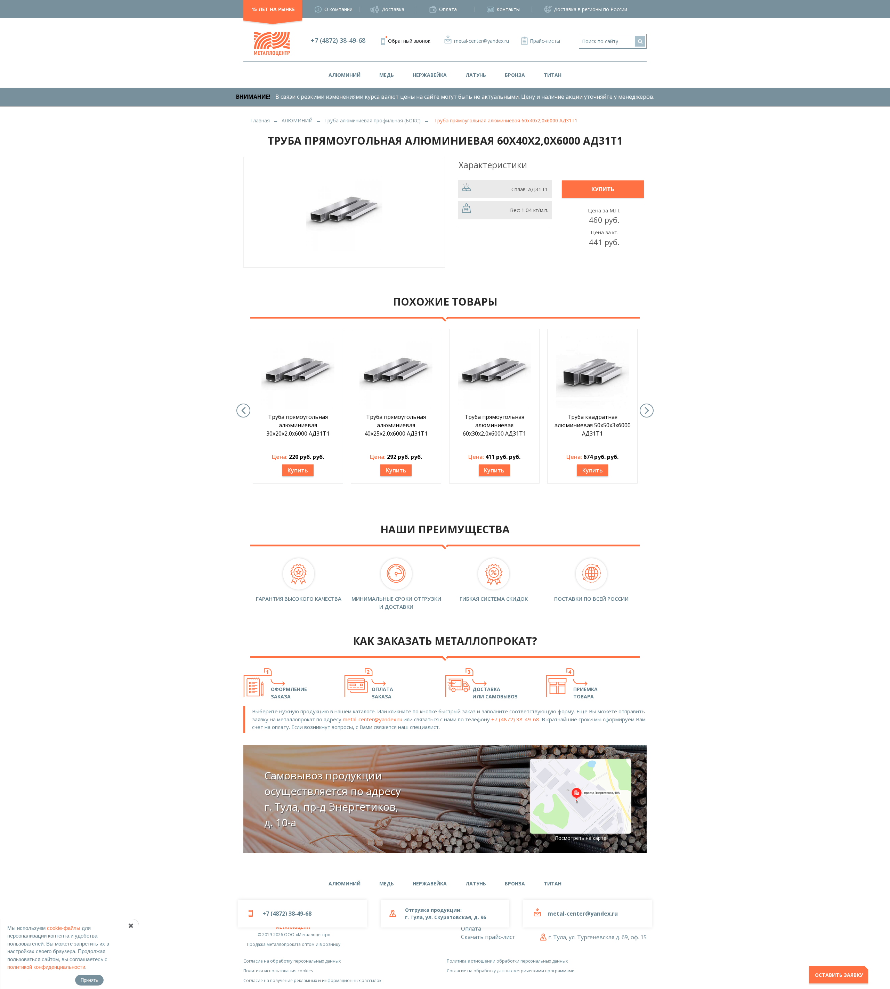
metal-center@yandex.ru (481, 41)
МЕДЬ (386, 75)
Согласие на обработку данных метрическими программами (511, 971)
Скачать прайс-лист (488, 937)
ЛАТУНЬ (476, 75)
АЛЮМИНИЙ (345, 75)
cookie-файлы (63, 928)
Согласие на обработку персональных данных (292, 961)
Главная (260, 120)
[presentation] (243, 411)
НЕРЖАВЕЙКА (430, 75)
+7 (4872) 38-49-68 (338, 40)
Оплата (448, 9)
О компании (338, 9)
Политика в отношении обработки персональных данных (507, 961)
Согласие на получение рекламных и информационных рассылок (312, 980)
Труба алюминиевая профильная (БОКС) (372, 120)
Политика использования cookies (278, 971)
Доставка (393, 9)
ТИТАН (552, 75)
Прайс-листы (545, 41)
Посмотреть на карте (580, 838)
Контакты (508, 9)
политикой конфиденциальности (46, 967)
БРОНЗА (515, 75)
